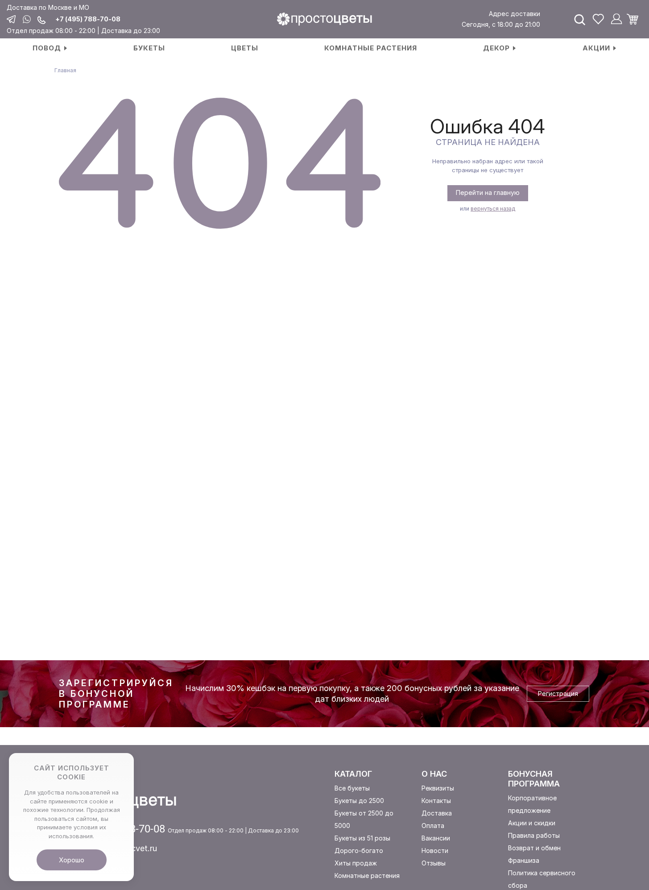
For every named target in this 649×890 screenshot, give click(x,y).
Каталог (353, 773)
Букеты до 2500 (359, 800)
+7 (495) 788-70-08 (87, 19)
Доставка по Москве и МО (48, 7)
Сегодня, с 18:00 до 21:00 (501, 24)
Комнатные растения (367, 875)
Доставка (437, 813)
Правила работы (534, 835)
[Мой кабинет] (616, 19)
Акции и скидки (531, 823)
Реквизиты (438, 788)
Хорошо (71, 860)
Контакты (436, 800)
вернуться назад (493, 208)
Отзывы (434, 863)
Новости (435, 850)
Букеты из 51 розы (362, 838)
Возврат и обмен (534, 848)
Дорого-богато (359, 850)
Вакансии (436, 838)
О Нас (434, 773)
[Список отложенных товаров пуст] (598, 19)
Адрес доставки (514, 13)
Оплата (433, 825)
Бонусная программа (534, 778)
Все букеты (352, 788)
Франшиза (523, 860)
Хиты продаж (356, 863)
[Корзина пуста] (635, 19)
